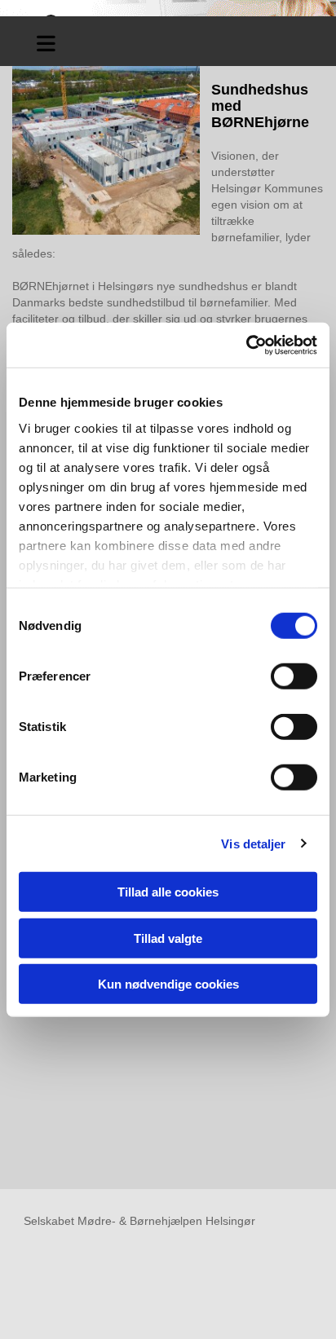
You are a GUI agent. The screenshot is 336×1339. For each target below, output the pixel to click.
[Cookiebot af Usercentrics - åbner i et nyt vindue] (246, 344)
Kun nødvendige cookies (168, 984)
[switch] (294, 676)
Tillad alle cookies (168, 892)
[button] (46, 41)
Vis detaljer (253, 843)
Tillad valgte (168, 938)
